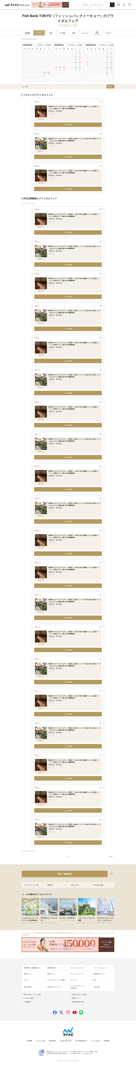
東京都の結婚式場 (49, 933)
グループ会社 (95, 1041)
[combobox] (96, 5)
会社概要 (29, 1041)
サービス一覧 (40, 1041)
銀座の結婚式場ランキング (72, 933)
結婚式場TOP (39, 933)
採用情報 (107, 1041)
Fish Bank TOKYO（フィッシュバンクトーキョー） (95, 933)
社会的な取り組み (65, 1041)
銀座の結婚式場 (59, 933)
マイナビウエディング (28, 933)
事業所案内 (52, 1041)
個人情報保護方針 (81, 1041)
